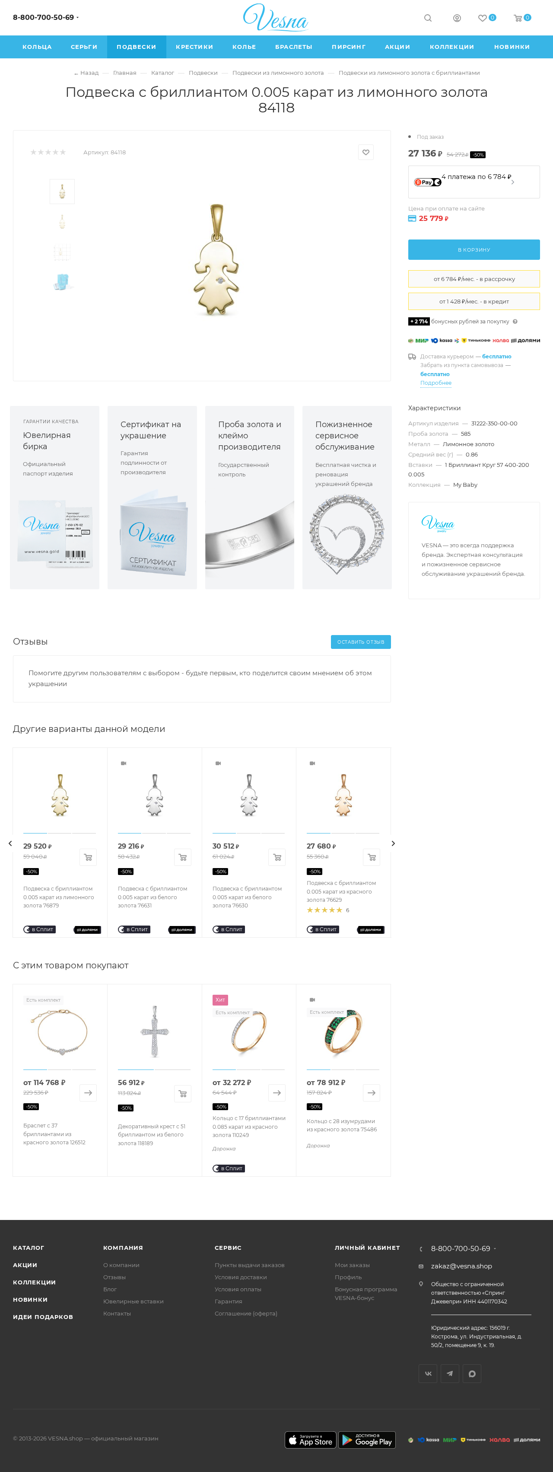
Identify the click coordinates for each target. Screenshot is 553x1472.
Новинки (30, 1299)
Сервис (228, 1247)
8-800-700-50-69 (43, 17)
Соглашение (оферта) (246, 1313)
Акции (25, 1264)
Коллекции (34, 1282)
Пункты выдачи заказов (250, 1264)
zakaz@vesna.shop (461, 1266)
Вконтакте (428, 1373)
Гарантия (228, 1301)
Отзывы (114, 1277)
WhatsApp (472, 1373)
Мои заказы (352, 1264)
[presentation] (10, 843)
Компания (123, 1247)
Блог (110, 1289)
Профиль (348, 1277)
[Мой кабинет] (457, 19)
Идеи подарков (43, 1316)
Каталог (28, 1247)
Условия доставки (241, 1277)
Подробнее (435, 383)
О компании (121, 1264)
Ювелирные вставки (133, 1301)
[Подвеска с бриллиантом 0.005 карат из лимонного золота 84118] (216, 259)
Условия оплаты (238, 1289)
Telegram (450, 1373)
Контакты (117, 1313)
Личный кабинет (367, 1247)
